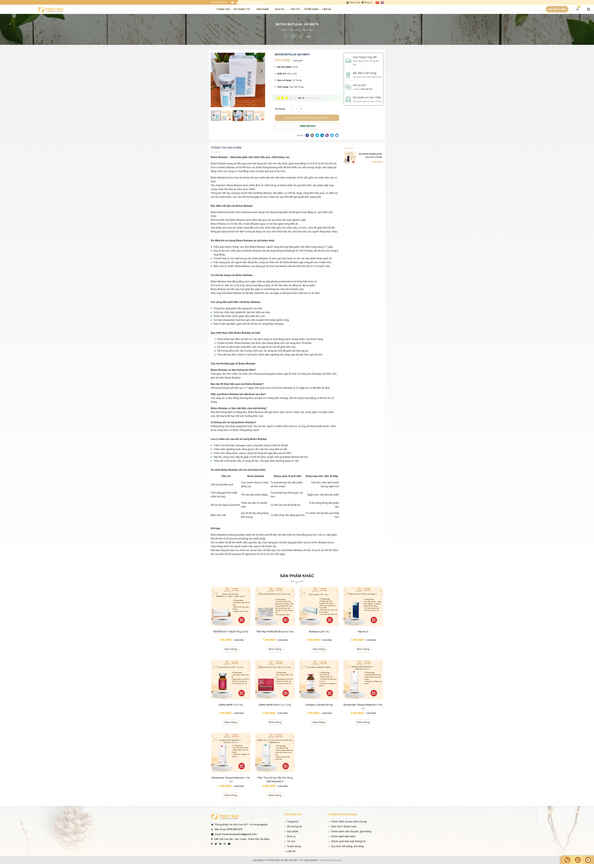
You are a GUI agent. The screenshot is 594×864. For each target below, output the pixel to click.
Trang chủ (223, 9)
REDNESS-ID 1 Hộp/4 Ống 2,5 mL (231, 632)
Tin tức (295, 9)
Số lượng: (280, 108)
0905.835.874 (234, 829)
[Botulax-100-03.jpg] (238, 80)
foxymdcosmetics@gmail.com (248, 2)
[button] (261, 71)
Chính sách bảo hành (343, 836)
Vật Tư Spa (307, 29)
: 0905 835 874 (307, 126)
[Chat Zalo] (588, 859)
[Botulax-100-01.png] (216, 115)
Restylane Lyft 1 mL (319, 632)
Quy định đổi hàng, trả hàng (347, 846)
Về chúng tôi (242, 9)
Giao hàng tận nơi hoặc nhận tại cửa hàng (307, 117)
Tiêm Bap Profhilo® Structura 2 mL (275, 632)
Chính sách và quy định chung (349, 821)
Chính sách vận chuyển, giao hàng (351, 831)
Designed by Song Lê (331, 860)
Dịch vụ (279, 9)
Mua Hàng (231, 649)
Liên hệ (326, 9)
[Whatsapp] (577, 859)
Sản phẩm (262, 9)
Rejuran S (363, 632)
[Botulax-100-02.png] (227, 115)
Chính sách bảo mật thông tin (348, 841)
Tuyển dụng (311, 9)
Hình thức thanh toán (344, 826)
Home (284, 29)
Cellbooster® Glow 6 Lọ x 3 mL (275, 705)
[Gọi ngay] (567, 859)
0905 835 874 (221, 2)
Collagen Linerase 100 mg (319, 705)
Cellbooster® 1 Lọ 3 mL (231, 705)
